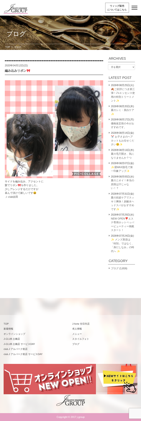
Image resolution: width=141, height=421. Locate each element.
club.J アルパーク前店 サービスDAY (23, 354)
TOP (7, 47)
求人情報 (77, 328)
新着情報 (8, 328)
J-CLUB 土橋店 (12, 338)
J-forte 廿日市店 (81, 323)
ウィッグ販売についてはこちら (117, 7)
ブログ (115, 268)
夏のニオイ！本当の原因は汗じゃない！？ (122, 184)
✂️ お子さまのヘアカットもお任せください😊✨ (122, 140)
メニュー (77, 334)
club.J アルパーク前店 (16, 349)
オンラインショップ (14, 334)
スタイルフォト (80, 338)
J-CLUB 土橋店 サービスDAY (19, 344)
